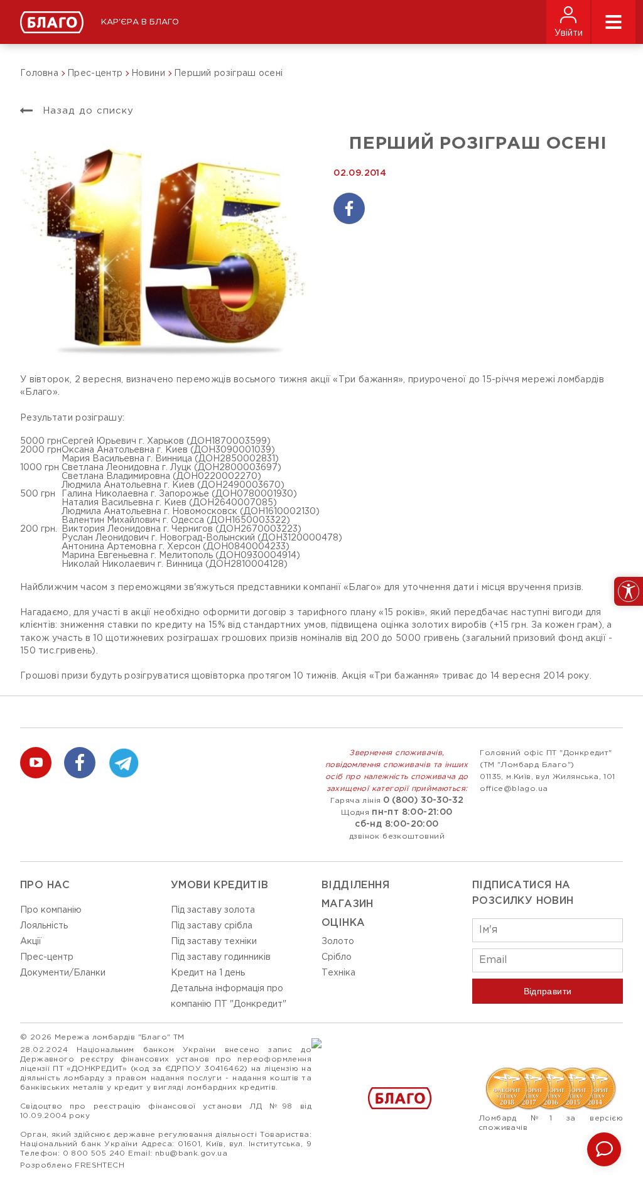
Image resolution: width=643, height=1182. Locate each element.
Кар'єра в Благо (140, 22)
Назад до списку (86, 111)
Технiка (338, 973)
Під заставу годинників (221, 957)
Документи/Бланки (62, 973)
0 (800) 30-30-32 (423, 800)
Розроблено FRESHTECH (72, 1165)
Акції (30, 941)
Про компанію (51, 910)
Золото (338, 941)
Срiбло (337, 957)
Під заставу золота (213, 910)
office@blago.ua (514, 788)
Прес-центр (46, 957)
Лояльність (44, 926)
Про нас (45, 885)
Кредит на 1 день (208, 973)
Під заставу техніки (214, 941)
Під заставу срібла (211, 926)
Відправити (548, 991)
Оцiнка (343, 923)
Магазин (348, 904)
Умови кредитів (220, 885)
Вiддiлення (355, 885)
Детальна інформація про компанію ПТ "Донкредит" (228, 996)
